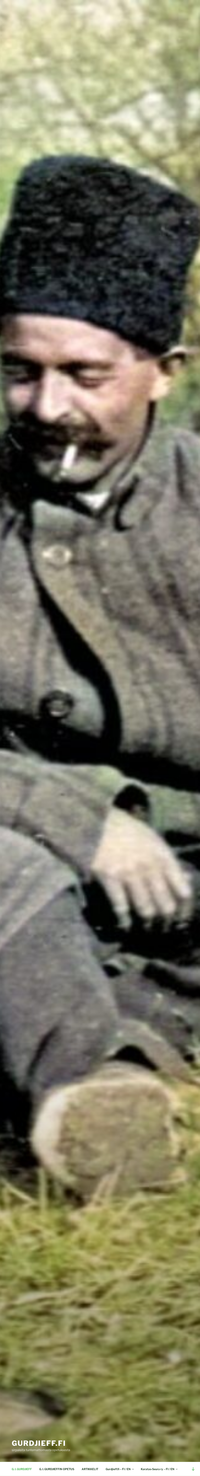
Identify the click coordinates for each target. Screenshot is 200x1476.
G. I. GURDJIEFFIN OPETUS (56, 1469)
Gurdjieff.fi (39, 1443)
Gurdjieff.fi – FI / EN (118, 1469)
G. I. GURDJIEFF (22, 1469)
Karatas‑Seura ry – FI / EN (157, 1469)
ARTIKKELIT (90, 1469)
